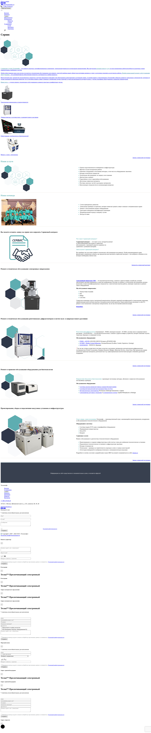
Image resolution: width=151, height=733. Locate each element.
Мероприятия (8, 17)
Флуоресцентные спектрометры (89, 390)
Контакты (11, 27)
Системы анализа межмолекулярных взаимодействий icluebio (98, 387)
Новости (10, 21)
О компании (8, 24)
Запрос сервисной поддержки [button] (141, 157)
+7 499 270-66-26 (7, 6)
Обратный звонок (5, 8)
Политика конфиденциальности (10, 535)
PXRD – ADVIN (84, 341)
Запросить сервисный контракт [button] (141, 265)
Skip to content (5, 1)
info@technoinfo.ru (8, 4)
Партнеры (11, 28)
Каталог (6, 13)
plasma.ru (135, 453)
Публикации (8, 19)
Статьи (10, 22)
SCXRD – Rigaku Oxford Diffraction (90, 343)
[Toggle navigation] (1, 10)
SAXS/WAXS (84, 345)
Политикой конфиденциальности (50, 528)
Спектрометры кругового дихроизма (91, 392)
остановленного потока (110, 392)
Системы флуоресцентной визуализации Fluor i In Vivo (96, 388)
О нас (9, 25)
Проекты (7, 14)
